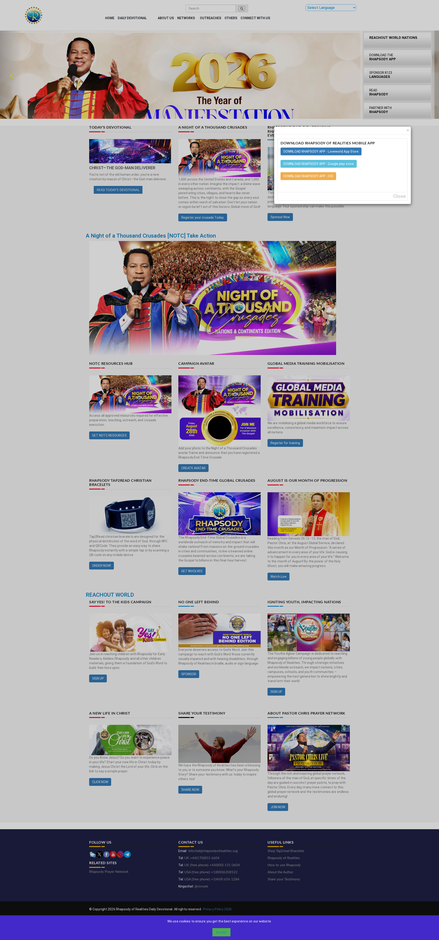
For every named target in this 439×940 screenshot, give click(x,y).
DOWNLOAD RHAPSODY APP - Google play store (319, 164)
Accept (221, 932)
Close (399, 196)
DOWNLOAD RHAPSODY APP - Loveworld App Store (321, 151)
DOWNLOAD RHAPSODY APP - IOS (308, 176)
